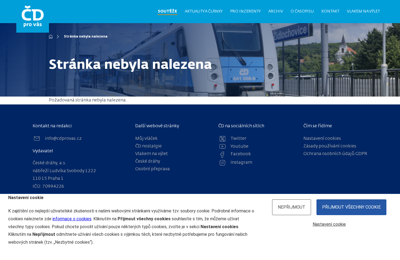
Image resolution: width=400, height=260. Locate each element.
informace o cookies (72, 218)
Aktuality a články (204, 11)
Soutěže (167, 11)
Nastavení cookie (329, 224)
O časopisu (302, 11)
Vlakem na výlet (363, 11)
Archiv (275, 11)
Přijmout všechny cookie (351, 207)
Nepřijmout (291, 207)
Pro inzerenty (245, 11)
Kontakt (330, 11)
